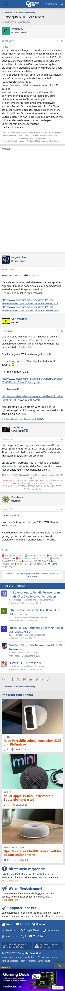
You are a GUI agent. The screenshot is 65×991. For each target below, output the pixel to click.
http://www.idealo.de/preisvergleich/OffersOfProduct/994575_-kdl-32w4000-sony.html (32, 380)
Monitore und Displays (28, 652)
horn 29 (12, 617)
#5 (62, 509)
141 (8, 860)
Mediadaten (30, 957)
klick (13, 525)
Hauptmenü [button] (6, 4)
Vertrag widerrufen (47, 957)
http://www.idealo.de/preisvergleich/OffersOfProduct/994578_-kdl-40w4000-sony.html (32, 397)
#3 (62, 330)
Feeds (9, 924)
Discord (24, 924)
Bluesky (41, 924)
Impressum (7, 957)
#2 (62, 269)
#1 (62, 40)
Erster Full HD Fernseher (25, 663)
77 (8, 804)
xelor (11, 634)
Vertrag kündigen (10, 961)
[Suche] (62, 4)
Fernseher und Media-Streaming (37, 599)
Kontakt (18, 957)
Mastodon (12, 936)
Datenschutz (44, 961)
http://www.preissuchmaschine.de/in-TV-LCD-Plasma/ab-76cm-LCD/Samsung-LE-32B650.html (30, 301)
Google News (32, 930)
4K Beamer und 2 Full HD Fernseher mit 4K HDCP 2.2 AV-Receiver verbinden (35, 594)
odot (11, 666)
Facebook (11, 930)
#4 (62, 439)
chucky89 (9, 21)
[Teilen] (57, 41)
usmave (12, 652)
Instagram (53, 930)
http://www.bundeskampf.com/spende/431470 (23, 419)
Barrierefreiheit (28, 961)
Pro (26, 431)
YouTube (38, 936)
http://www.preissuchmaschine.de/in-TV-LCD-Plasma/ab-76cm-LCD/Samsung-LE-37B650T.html (30, 308)
